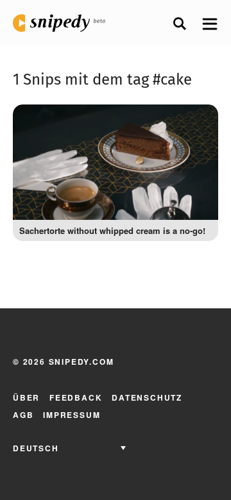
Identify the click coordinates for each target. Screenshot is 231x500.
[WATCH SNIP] (199, 120)
